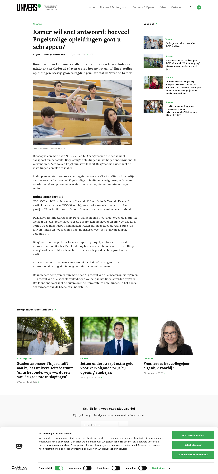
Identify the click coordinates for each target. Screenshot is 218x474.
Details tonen (159, 468)
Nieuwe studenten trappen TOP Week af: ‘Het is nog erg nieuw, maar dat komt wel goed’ (183, 64)
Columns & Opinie (143, 7)
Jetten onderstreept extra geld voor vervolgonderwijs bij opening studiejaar (106, 368)
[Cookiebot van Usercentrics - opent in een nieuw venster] (19, 468)
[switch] (87, 468)
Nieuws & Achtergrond (113, 7)
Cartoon (176, 7)
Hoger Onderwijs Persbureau (49, 54)
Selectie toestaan (193, 445)
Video (162, 7)
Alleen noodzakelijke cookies (193, 454)
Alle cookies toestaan (193, 435)
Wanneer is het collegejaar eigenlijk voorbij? (167, 365)
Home (91, 7)
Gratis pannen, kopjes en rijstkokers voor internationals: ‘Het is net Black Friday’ (181, 110)
